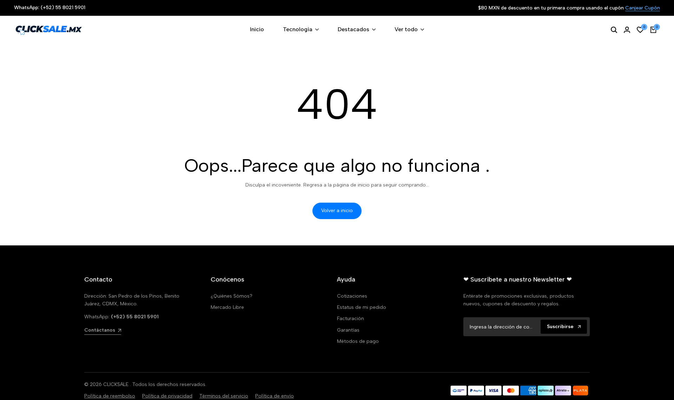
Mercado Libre (227, 307)
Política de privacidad (167, 396)
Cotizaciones (352, 296)
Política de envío (274, 396)
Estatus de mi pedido (361, 307)
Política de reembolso (109, 396)
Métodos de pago (358, 341)
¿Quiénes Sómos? (231, 296)
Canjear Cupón (642, 8)
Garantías (348, 330)
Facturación (350, 318)
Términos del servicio (223, 396)
